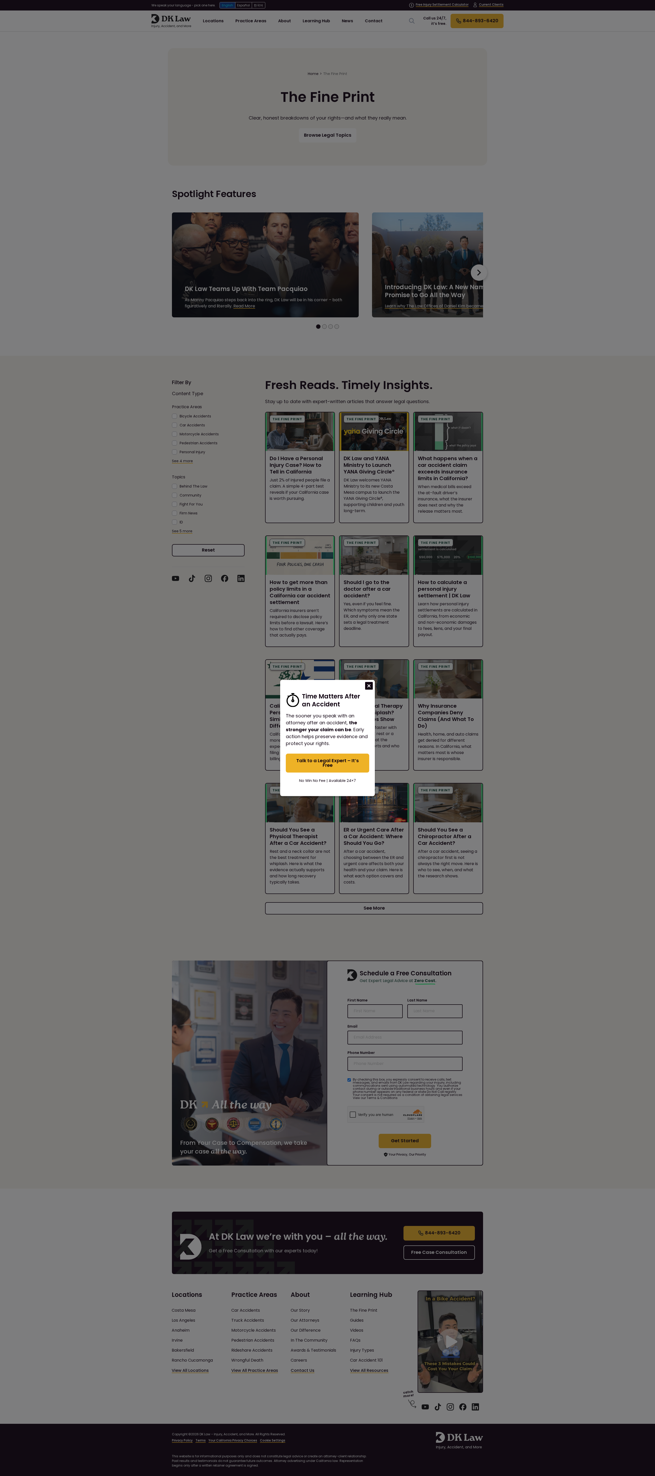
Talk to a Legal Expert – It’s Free (327, 762)
